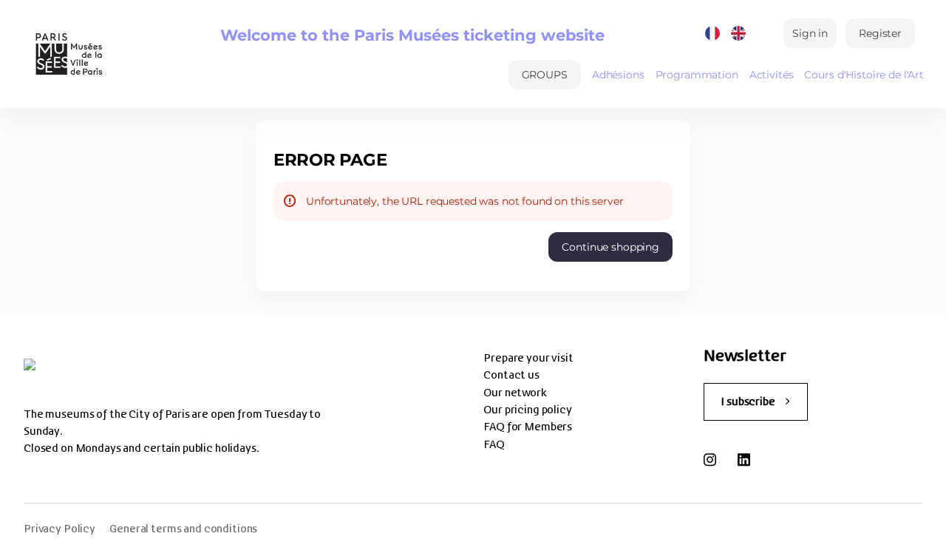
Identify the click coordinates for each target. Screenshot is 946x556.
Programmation (697, 74)
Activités (771, 74)
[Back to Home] (67, 54)
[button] (544, 74)
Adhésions (618, 74)
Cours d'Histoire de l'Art (864, 74)
